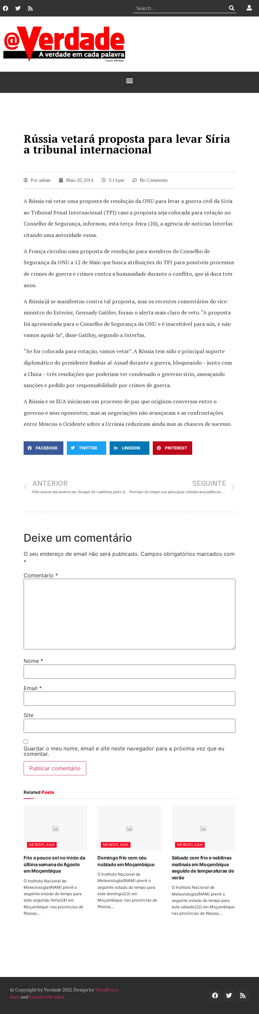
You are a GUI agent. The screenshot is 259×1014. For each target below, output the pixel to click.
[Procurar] (231, 8)
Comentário (41, 575)
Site (28, 715)
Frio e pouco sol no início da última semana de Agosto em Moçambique (54, 864)
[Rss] (30, 8)
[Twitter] (17, 8)
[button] (129, 80)
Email (33, 688)
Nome (33, 661)
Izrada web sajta (46, 996)
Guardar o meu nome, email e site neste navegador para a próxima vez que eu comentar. (124, 751)
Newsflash (42, 844)
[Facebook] (5, 8)
